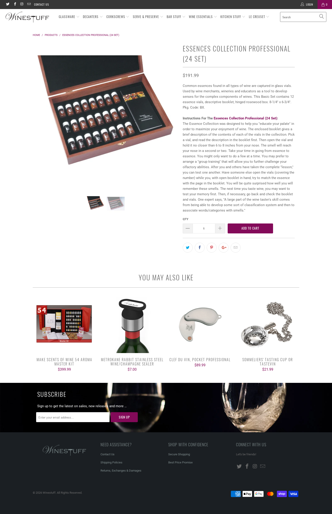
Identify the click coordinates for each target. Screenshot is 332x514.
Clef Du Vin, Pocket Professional (199, 325)
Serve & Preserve (146, 16)
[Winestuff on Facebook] (14, 4)
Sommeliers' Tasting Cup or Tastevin (267, 325)
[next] (170, 118)
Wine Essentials (201, 16)
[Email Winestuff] (29, 4)
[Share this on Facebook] (200, 248)
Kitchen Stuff (231, 16)
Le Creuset (257, 16)
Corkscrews (116, 16)
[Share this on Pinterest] (212, 248)
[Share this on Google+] (224, 248)
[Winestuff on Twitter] (7, 4)
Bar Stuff (174, 16)
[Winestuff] (29, 17)
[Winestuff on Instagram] (22, 4)
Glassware (67, 16)
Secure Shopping (179, 454)
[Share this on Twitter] (188, 248)
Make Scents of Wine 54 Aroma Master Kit (64, 325)
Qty (185, 219)
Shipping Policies (111, 462)
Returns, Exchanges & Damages (121, 470)
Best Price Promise (180, 462)
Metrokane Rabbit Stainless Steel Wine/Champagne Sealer (132, 325)
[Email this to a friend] (236, 248)
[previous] (41, 118)
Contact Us (41, 4)
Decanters (91, 16)
